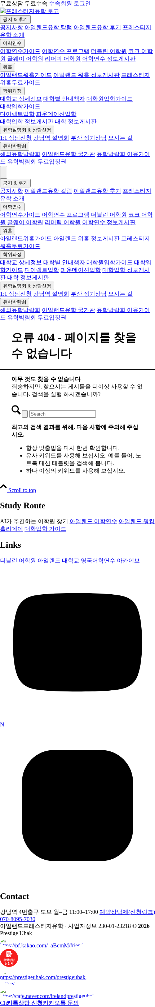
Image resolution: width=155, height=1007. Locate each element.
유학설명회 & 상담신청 (27, 130)
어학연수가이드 (20, 51)
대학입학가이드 (20, 106)
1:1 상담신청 (16, 138)
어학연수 (12, 43)
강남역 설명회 (51, 138)
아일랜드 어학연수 (93, 521)
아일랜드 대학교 (58, 560)
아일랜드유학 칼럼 (48, 27)
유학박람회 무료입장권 (36, 162)
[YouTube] (77, 718)
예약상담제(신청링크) (127, 912)
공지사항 (11, 27)
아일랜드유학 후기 (97, 27)
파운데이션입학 (56, 114)
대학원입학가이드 (110, 99)
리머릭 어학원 (63, 59)
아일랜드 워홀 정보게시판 (86, 75)
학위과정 (12, 91)
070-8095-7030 (17, 919)
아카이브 (128, 560)
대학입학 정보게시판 (26, 121)
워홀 (7, 67)
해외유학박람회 (20, 154)
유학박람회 (14, 146)
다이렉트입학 (17, 114)
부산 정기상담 (89, 138)
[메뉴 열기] (3, 172)
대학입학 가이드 (45, 529)
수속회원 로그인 (70, 3)
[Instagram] (77, 881)
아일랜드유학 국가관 (68, 154)
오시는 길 (120, 138)
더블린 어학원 (109, 51)
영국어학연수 (98, 560)
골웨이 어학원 (25, 59)
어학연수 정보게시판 (109, 59)
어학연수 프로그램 (65, 51)
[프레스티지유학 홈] (29, 11)
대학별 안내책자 (64, 99)
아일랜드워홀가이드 (26, 75)
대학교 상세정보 (21, 99)
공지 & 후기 (15, 19)
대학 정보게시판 (76, 121)
